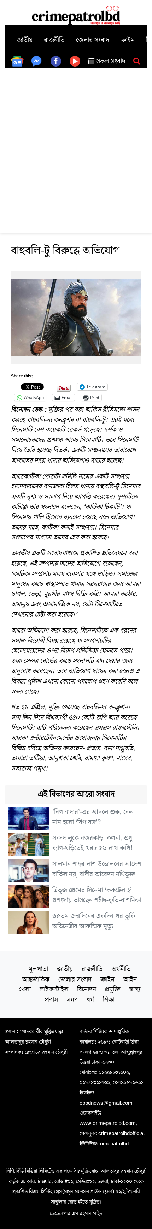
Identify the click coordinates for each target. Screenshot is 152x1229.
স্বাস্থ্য (134, 989)
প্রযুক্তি (113, 989)
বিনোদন (86, 989)
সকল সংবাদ (109, 61)
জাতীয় (25, 40)
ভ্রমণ (72, 1000)
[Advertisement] (76, 147)
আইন (130, 979)
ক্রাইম (128, 40)
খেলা (25, 989)
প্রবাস (51, 1000)
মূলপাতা (38, 969)
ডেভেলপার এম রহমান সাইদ (76, 1213)
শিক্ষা (109, 1000)
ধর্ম (90, 1000)
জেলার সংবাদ (92, 40)
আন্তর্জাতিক (35, 979)
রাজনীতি (54, 40)
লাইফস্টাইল (54, 989)
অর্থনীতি (121, 969)
